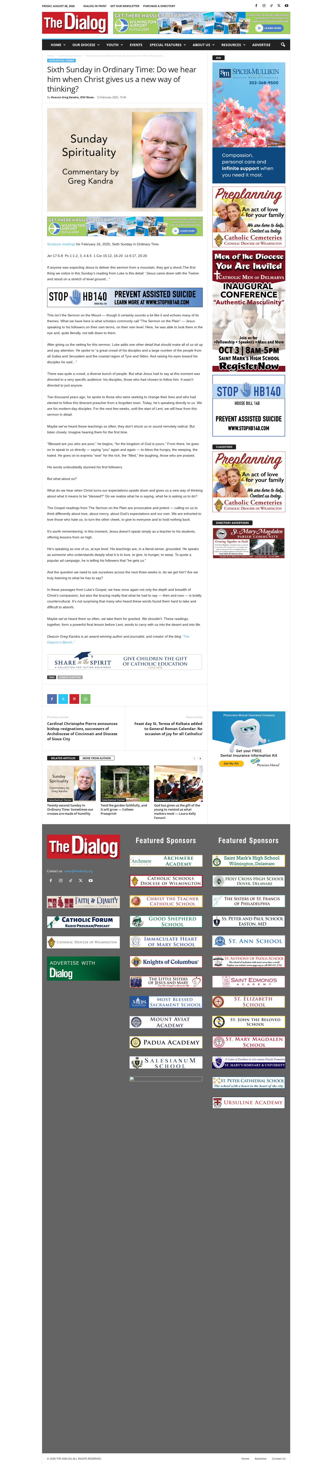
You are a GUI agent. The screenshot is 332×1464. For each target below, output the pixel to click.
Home (56, 44)
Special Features (166, 44)
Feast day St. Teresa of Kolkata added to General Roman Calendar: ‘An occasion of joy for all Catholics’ (168, 728)
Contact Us (279, 1458)
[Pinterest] (74, 699)
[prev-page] (194, 758)
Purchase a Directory (159, 6)
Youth (112, 44)
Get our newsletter (124, 6)
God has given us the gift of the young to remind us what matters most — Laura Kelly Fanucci (177, 811)
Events (136, 44)
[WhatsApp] (85, 699)
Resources (231, 44)
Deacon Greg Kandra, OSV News (72, 97)
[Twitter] (279, 5)
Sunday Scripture (70, 677)
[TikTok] (271, 5)
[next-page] (200, 758)
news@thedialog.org (78, 871)
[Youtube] (286, 5)
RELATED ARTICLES (63, 758)
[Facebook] (256, 5)
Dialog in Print (94, 6)
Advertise (261, 44)
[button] (283, 45)
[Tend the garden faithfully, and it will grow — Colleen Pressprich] (125, 783)
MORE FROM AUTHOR (97, 758)
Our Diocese (83, 44)
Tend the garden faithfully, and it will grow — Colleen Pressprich (124, 809)
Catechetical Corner (70, 55)
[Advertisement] (248, 634)
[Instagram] (264, 5)
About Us (201, 44)
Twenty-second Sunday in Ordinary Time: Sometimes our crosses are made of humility (70, 809)
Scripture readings (61, 244)
